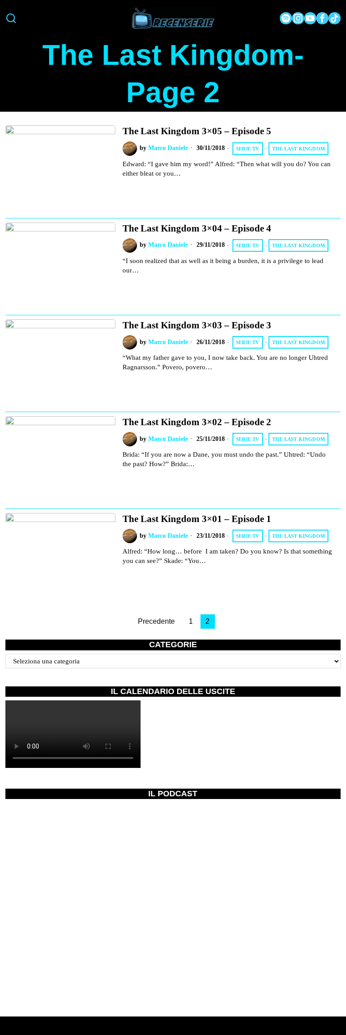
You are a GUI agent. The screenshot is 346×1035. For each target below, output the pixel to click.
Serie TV (248, 148)
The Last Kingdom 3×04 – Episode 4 (197, 228)
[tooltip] (286, 18)
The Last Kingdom (298, 148)
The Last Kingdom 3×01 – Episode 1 (197, 518)
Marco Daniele (168, 148)
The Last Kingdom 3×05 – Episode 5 (197, 131)
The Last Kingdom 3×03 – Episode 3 (197, 325)
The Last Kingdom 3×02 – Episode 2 (197, 422)
